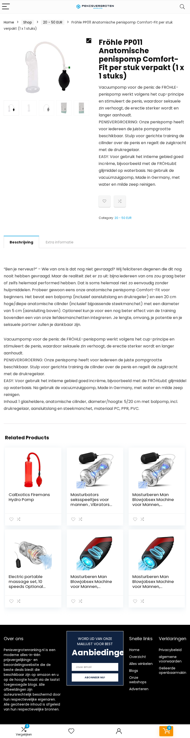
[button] (88, 40)
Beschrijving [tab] (21, 242)
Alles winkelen (141, 663)
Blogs (133, 670)
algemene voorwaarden (170, 659)
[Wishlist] (71, 731)
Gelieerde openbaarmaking (174, 670)
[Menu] (6, 6)
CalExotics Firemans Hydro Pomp (29, 497)
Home (9, 22)
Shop (27, 22)
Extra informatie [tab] (59, 242)
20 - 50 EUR (52, 22)
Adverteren (138, 688)
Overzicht (137, 656)
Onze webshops (137, 680)
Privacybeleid (170, 649)
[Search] (182, 6)
